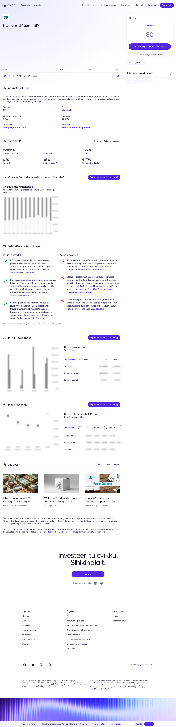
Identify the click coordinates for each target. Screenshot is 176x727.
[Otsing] (142, 5)
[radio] (114, 76)
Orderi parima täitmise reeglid (80, 630)
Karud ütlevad (68, 255)
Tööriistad (26, 625)
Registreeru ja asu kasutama (102, 177)
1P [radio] (5, 76)
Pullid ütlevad (11, 255)
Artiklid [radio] (106, 465)
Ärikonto (37, 5)
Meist (95, 5)
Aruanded (71, 648)
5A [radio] (29, 76)
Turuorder (148, 26)
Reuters (30, 272)
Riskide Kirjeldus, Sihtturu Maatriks (82, 625)
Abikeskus (26, 635)
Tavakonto (25, 5)
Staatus (25, 644)
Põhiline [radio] (97, 141)
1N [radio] (9, 76)
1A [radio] (25, 76)
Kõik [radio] (98, 465)
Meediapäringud (29, 630)
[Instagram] (49, 664)
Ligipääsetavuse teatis (77, 644)
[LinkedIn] (41, 664)
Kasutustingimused (75, 621)
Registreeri (167, 5)
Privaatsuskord (73, 635)
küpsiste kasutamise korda (108, 724)
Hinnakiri (86, 5)
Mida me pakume (108, 5)
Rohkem (125, 5)
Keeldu (139, 724)
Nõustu (149, 724)
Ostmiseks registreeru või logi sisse (148, 46)
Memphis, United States (15, 127)
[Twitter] (32, 664)
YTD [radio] (19, 76)
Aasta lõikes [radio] (82, 359)
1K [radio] (14, 76)
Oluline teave (73, 616)
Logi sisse (152, 5)
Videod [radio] (116, 465)
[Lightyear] (8, 5)
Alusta (88, 574)
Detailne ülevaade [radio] (111, 141)
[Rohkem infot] (171, 73)
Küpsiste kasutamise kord (78, 639)
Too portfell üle (28, 639)
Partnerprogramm (120, 621)
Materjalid (67, 110)
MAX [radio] (35, 76)
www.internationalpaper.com (76, 127)
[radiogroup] (20, 76)
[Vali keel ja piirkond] (136, 5)
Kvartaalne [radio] (70, 359)
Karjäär (115, 616)
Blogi (24, 621)
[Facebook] (24, 664)
